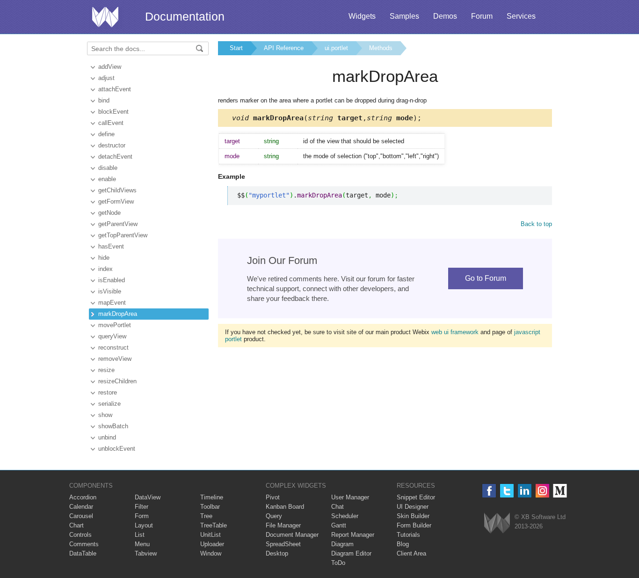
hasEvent (111, 246)
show (105, 414)
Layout (144, 525)
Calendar (81, 506)
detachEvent (115, 156)
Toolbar (210, 506)
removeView (114, 358)
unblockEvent (116, 448)
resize (106, 369)
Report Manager (352, 534)
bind (103, 100)
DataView (147, 497)
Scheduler (344, 515)
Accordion (82, 497)
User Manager (350, 497)
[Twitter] (507, 490)
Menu (142, 544)
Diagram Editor (351, 553)
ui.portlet (336, 47)
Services (521, 16)
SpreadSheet (283, 544)
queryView (112, 336)
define (106, 134)
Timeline (211, 497)
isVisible (109, 291)
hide (103, 257)
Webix (497, 523)
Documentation (185, 16)
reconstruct (113, 347)
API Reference (284, 47)
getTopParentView (122, 235)
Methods (380, 47)
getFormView (116, 201)
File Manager (283, 525)
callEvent (110, 122)
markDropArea (117, 313)
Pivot (273, 497)
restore (107, 392)
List (140, 534)
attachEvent (114, 89)
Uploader (212, 544)
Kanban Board (285, 506)
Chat (337, 506)
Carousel (81, 515)
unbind (107, 437)
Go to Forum (485, 278)
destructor (111, 145)
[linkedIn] (524, 490)
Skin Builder (413, 515)
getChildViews (117, 190)
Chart (76, 525)
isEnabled (111, 280)
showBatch (113, 426)
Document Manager (292, 534)
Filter (141, 506)
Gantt (338, 525)
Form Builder (414, 525)
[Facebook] (489, 490)
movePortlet (114, 325)
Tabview (146, 553)
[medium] (560, 490)
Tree (206, 515)
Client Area (411, 553)
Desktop (277, 553)
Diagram (342, 544)
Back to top (536, 223)
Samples (404, 16)
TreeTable (213, 525)
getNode (109, 212)
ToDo (338, 562)
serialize (109, 403)
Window (210, 553)
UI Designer (412, 506)
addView (109, 66)
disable (107, 167)
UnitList (210, 534)
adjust (106, 77)
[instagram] (542, 490)
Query (274, 515)
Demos (445, 16)
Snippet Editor (416, 497)
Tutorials (408, 534)
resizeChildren (117, 381)
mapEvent (112, 302)
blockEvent (113, 111)
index (105, 268)
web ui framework (455, 332)
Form (142, 515)
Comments (84, 544)
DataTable (82, 553)
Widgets (362, 16)
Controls (80, 534)
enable (107, 179)
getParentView (118, 223)
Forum (482, 16)
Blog (403, 544)
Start (236, 47)
